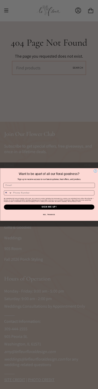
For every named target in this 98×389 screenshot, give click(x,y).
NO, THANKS (49, 215)
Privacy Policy (71, 201)
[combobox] (8, 193)
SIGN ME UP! (48, 207)
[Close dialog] (95, 171)
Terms (78, 201)
